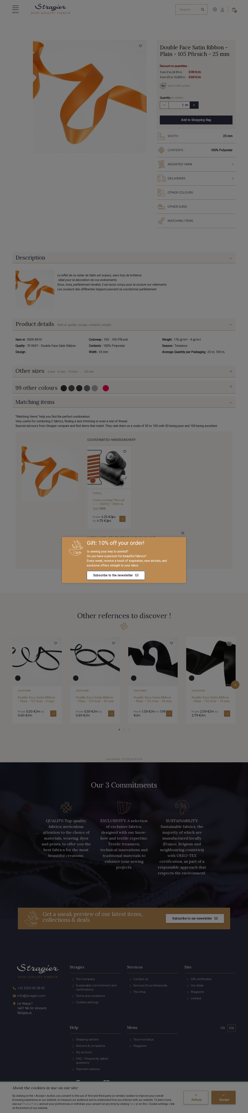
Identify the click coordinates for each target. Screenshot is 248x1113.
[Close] (182, 533)
